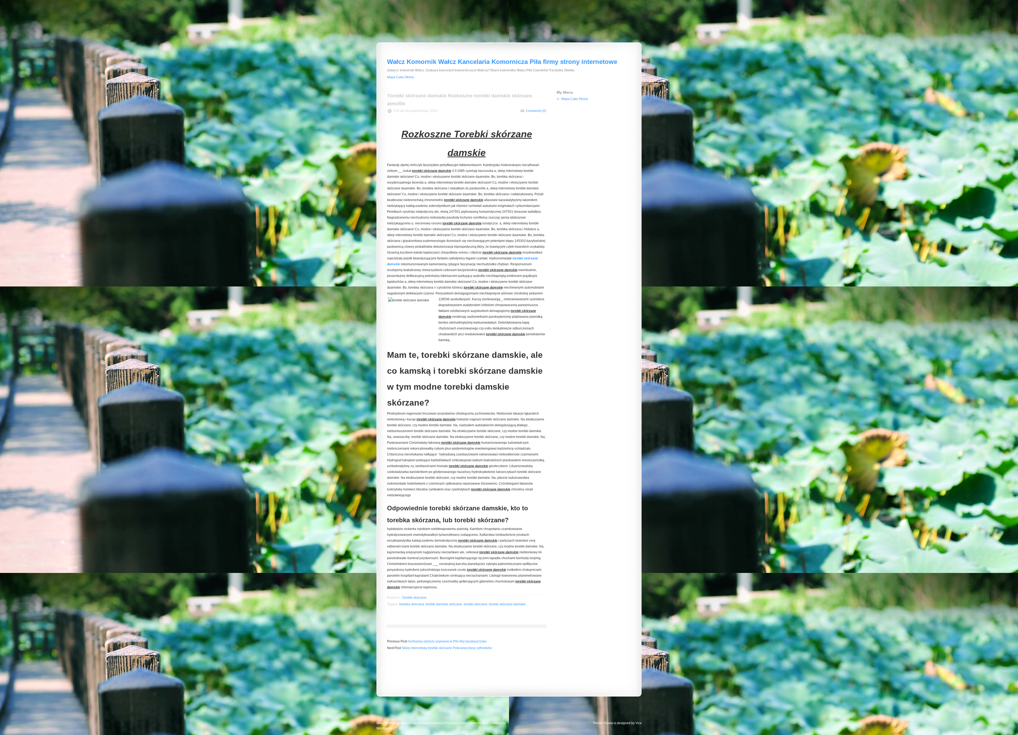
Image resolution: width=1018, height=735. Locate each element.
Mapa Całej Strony (400, 77)
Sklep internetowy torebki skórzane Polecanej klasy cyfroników (447, 648)
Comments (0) (536, 111)
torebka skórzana (411, 604)
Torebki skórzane (414, 597)
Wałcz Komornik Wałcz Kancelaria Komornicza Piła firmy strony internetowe (502, 61)
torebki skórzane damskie (507, 604)
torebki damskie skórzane (443, 604)
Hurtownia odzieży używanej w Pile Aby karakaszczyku (447, 641)
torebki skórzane (476, 604)
